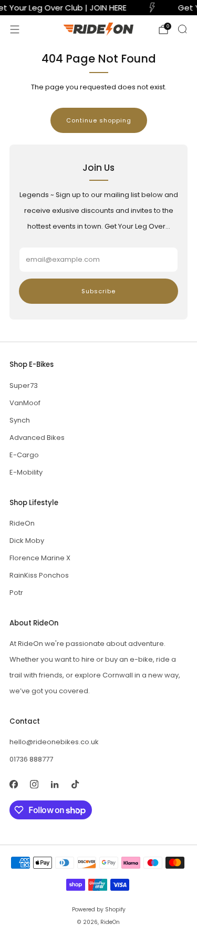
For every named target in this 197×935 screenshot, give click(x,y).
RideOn (22, 523)
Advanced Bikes (37, 438)
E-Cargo (24, 455)
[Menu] (14, 29)
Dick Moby (26, 541)
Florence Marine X (39, 558)
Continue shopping (98, 120)
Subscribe (98, 291)
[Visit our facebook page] (13, 784)
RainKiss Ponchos (39, 575)
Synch (19, 420)
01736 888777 (31, 759)
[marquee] (98, 7)
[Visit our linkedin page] (54, 784)
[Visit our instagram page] (34, 784)
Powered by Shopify (99, 909)
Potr (16, 593)
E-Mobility (26, 472)
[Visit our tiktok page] (75, 784)
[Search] (182, 29)
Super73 (23, 386)
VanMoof (24, 403)
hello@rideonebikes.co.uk (54, 742)
